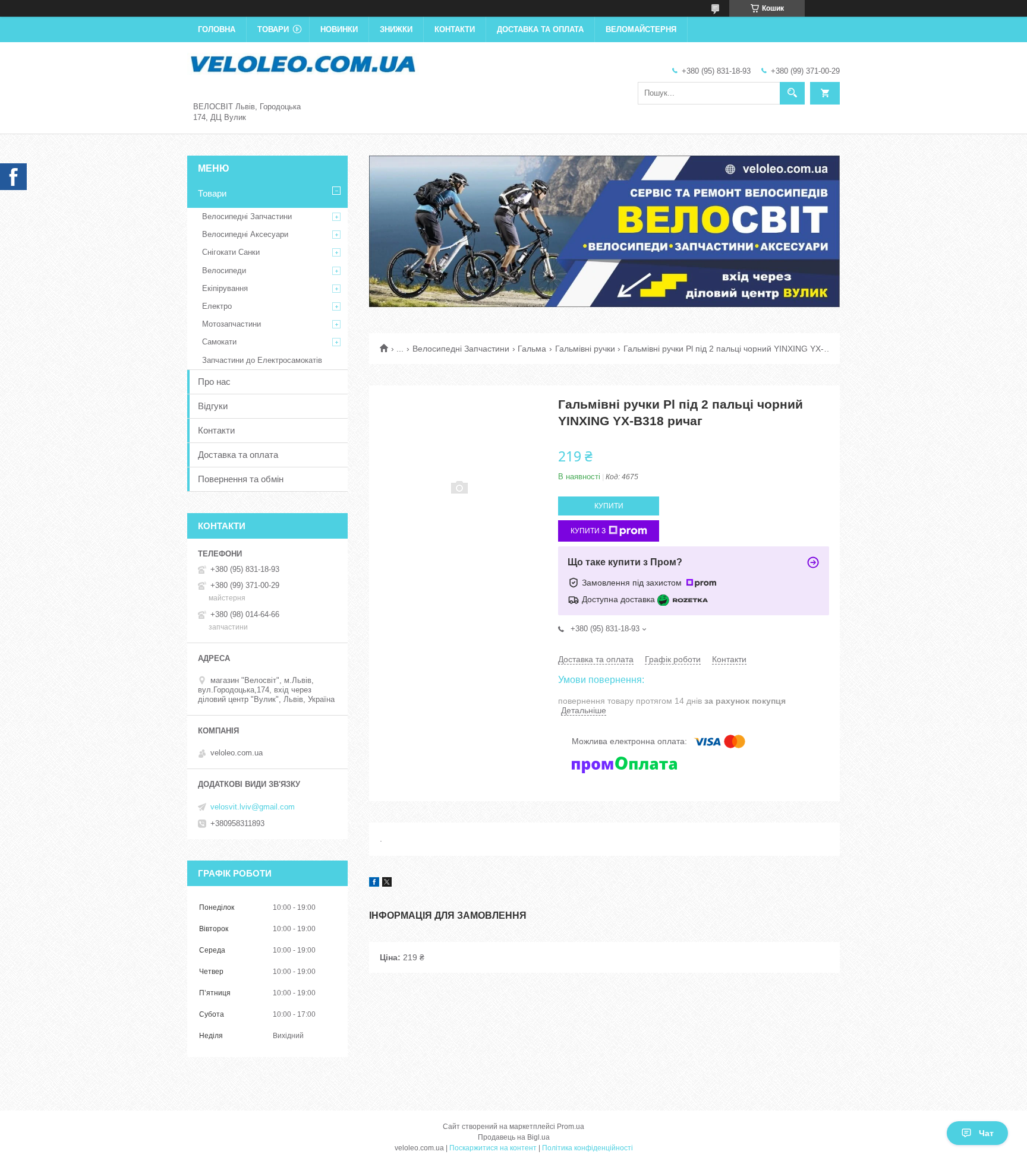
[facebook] (374, 883)
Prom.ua (570, 1126)
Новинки (339, 29)
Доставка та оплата (540, 29)
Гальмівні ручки (585, 348)
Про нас (214, 382)
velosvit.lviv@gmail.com (252, 806)
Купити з (588, 531)
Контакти (454, 29)
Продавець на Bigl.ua (514, 1137)
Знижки (396, 29)
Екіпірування (225, 288)
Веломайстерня (641, 29)
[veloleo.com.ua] (303, 63)
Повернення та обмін (240, 479)
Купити (608, 506)
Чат (986, 1133)
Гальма (532, 348)
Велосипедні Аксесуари (245, 234)
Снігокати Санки (231, 252)
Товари (273, 29)
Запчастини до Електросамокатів (262, 360)
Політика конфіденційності (587, 1148)
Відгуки (213, 406)
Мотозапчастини (231, 324)
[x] (387, 883)
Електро (217, 306)
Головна (216, 29)
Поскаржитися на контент (493, 1148)
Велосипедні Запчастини (460, 348)
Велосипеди (224, 270)
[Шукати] (792, 93)
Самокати (219, 341)
